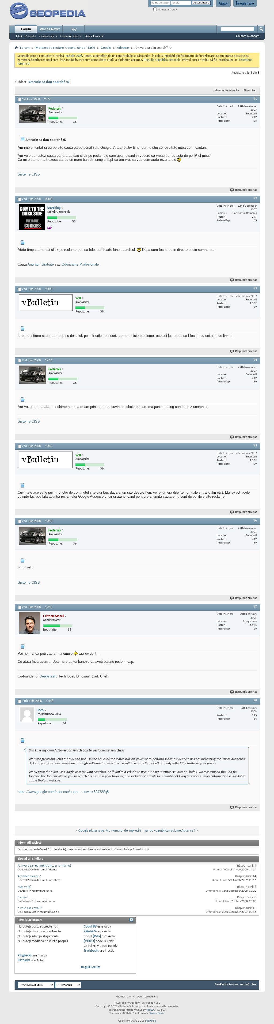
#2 (255, 198)
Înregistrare (245, 3)
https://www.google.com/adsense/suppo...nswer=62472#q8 (63, 792)
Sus (254, 984)
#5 (255, 445)
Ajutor (223, 3)
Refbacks (24, 960)
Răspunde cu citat (246, 190)
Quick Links (92, 36)
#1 (255, 98)
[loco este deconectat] (27, 714)
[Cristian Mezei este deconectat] (29, 623)
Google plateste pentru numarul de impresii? (109, 830)
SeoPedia (150, 1020)
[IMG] (97, 936)
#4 (255, 360)
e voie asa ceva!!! (30, 908)
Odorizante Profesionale (80, 264)
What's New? (50, 29)
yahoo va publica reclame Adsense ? (170, 830)
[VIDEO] (89, 941)
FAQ (19, 36)
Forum (26, 29)
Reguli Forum (90, 967)
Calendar (30, 36)
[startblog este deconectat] (32, 217)
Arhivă (244, 984)
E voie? (23, 897)
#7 (255, 606)
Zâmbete (90, 931)
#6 (255, 520)
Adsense (123, 48)
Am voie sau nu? (29, 876)
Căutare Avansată (247, 36)
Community (46, 36)
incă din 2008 (73, 56)
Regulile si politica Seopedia (162, 60)
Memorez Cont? (167, 9)
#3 (255, 288)
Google (106, 48)
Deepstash (48, 676)
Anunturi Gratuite (41, 264)
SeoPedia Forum (226, 984)
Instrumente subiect (225, 90)
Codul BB (90, 926)
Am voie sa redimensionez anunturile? (44, 865)
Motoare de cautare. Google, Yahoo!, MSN (65, 48)
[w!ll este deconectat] (46, 303)
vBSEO (150, 1009)
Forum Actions (69, 36)
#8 (255, 700)
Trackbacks (91, 950)
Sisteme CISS (29, 174)
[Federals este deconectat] (32, 114)
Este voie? (25, 887)
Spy (74, 29)
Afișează (248, 90)
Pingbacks (25, 955)
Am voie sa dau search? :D (48, 82)
